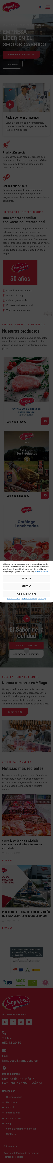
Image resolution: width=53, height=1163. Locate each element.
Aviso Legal (42, 599)
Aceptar (26, 578)
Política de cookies (13, 599)
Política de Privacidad (29, 599)
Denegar (26, 586)
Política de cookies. (41, 572)
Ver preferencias (27, 594)
